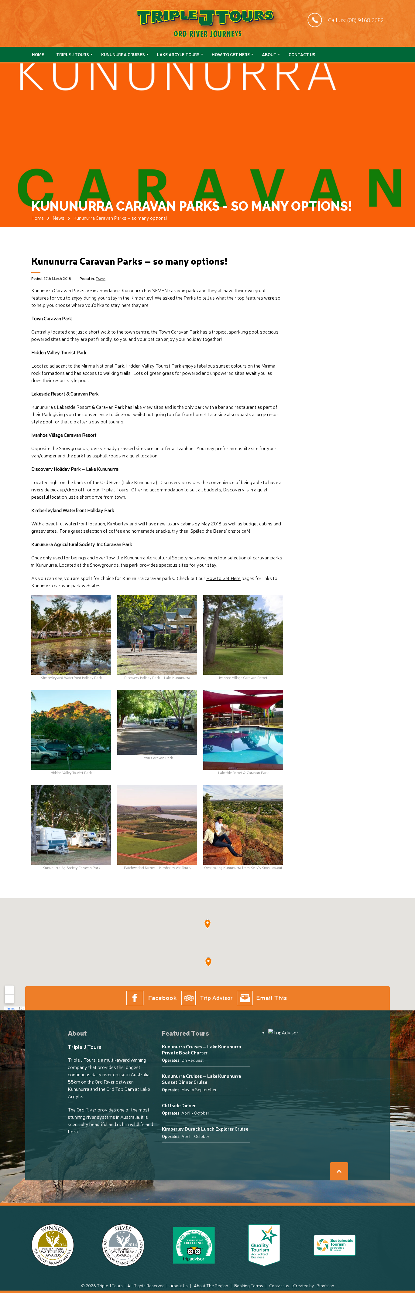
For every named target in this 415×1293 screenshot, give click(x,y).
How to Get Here (223, 578)
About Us (179, 1285)
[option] (207, 167)
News (58, 217)
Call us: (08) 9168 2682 (356, 20)
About (269, 54)
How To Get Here (231, 54)
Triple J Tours (72, 54)
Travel (100, 278)
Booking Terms (248, 1285)
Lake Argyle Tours (178, 54)
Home (38, 54)
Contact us (302, 54)
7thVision (325, 1285)
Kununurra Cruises (123, 54)
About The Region (211, 1285)
